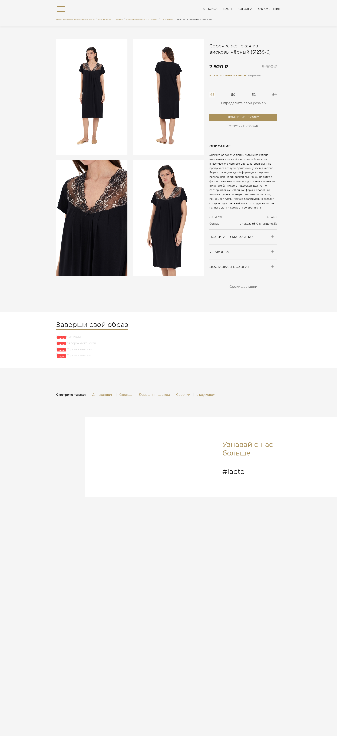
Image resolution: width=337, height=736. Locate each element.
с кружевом (205, 395)
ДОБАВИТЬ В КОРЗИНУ (243, 116)
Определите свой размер (243, 103)
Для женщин (102, 395)
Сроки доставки (243, 287)
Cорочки (183, 395)
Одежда (126, 395)
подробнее (254, 75)
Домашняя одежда (154, 395)
